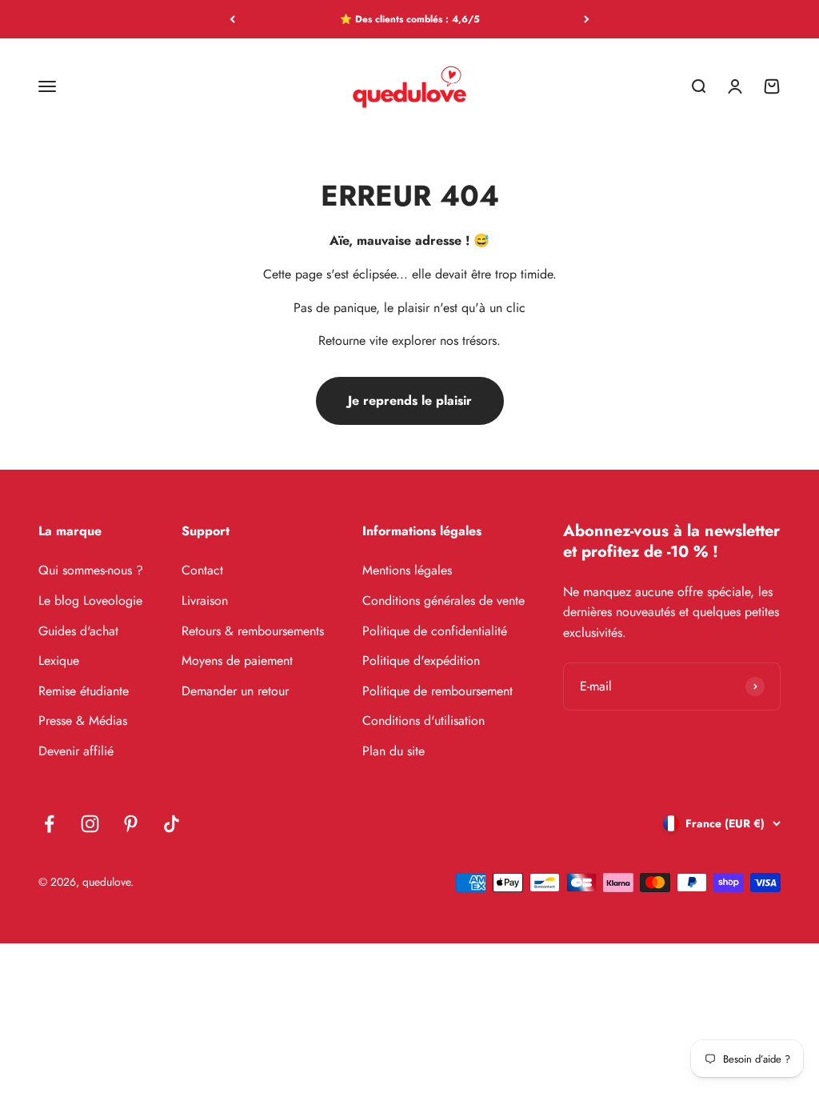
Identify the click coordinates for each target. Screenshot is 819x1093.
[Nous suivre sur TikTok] (171, 824)
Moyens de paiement (237, 660)
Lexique (58, 660)
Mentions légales (407, 570)
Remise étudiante (83, 691)
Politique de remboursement (437, 691)
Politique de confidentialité (434, 631)
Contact (202, 570)
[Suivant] (586, 19)
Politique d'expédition (421, 660)
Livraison (205, 600)
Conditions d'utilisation (423, 720)
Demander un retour (235, 691)
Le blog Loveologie (90, 600)
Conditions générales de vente (443, 600)
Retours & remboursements (253, 631)
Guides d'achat (78, 631)
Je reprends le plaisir (410, 400)
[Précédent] (232, 19)
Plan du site (393, 751)
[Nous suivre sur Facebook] (49, 824)
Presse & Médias (82, 720)
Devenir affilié (76, 751)
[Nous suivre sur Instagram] (90, 824)
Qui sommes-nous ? (90, 570)
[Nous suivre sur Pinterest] (131, 824)
